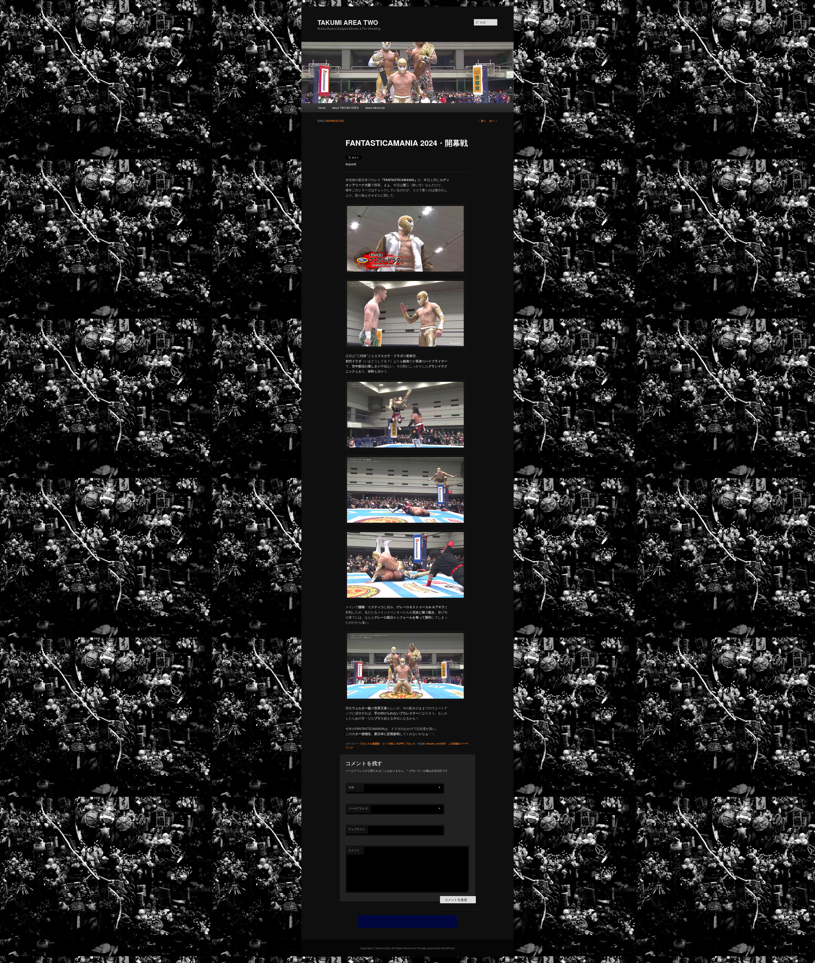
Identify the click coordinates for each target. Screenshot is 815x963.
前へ (482, 121)
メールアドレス (358, 808)
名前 (351, 787)
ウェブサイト (356, 829)
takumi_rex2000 (436, 743)
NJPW (400, 743)
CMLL (391, 743)
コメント (354, 850)
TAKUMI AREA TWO (348, 22)
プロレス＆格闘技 (370, 743)
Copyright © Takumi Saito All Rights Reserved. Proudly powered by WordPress (407, 948)
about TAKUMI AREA (345, 108)
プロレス (410, 743)
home (322, 108)
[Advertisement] (407, 921)
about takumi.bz (375, 108)
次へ (493, 121)
